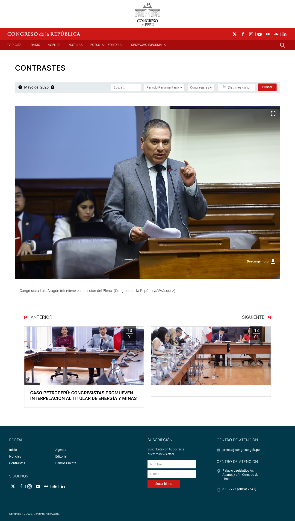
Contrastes (17, 463)
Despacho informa (146, 45)
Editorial (115, 45)
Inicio (13, 450)
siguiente (254, 317)
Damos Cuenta (66, 463)
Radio (35, 45)
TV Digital (15, 45)
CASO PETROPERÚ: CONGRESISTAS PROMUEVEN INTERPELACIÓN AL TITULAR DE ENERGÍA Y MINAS (83, 395)
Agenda (54, 45)
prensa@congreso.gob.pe (241, 450)
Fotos (95, 45)
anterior (41, 317)
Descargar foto (257, 261)
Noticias (75, 45)
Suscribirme (163, 483)
